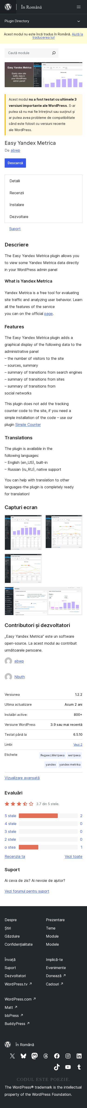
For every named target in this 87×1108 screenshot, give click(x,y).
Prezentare (55, 919)
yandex (51, 764)
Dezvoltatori (15, 975)
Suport (15, 228)
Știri (8, 928)
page (48, 313)
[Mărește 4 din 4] (76, 593)
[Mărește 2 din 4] (76, 521)
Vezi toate (73, 856)
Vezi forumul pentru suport (27, 891)
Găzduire (12, 936)
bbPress (14, 1015)
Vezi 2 (78, 744)
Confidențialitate (19, 944)
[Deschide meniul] (79, 7)
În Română (25, 1044)
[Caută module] (53, 53)
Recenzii (17, 193)
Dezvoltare (19, 216)
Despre (11, 919)
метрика (74, 755)
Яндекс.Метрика (52, 755)
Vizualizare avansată (22, 778)
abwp (15, 150)
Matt (11, 1007)
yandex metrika (70, 764)
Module (52, 936)
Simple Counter (28, 424)
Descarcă (15, 163)
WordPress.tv (18, 984)
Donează (56, 975)
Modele (52, 944)
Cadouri (55, 984)
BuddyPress (17, 1023)
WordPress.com (20, 999)
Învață (10, 959)
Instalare (17, 204)
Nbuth (19, 676)
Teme (50, 928)
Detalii (15, 181)
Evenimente (56, 967)
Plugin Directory (17, 21)
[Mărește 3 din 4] (35, 560)
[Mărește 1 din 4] (35, 521)
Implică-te (54, 959)
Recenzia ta (15, 856)
